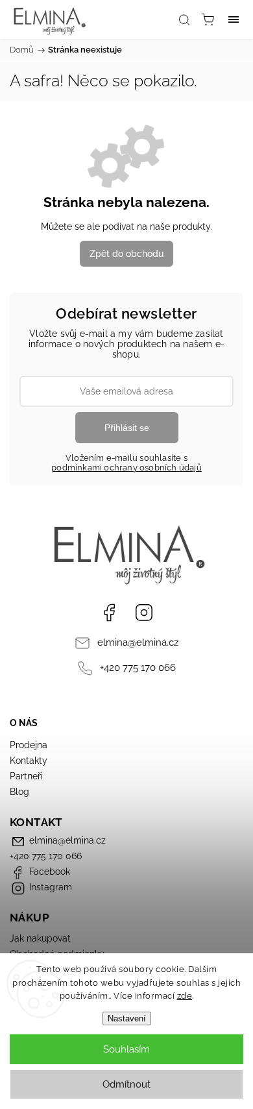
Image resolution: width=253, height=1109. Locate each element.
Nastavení (127, 1018)
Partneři (26, 776)
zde (185, 996)
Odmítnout (126, 1084)
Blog (19, 791)
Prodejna (28, 745)
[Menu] (234, 19)
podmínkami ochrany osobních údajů (126, 467)
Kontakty (28, 760)
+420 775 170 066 (138, 668)
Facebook (109, 612)
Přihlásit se (126, 427)
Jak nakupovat (40, 938)
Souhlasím (126, 1049)
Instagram (144, 612)
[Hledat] (184, 19)
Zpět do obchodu (126, 254)
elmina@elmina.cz (137, 642)
